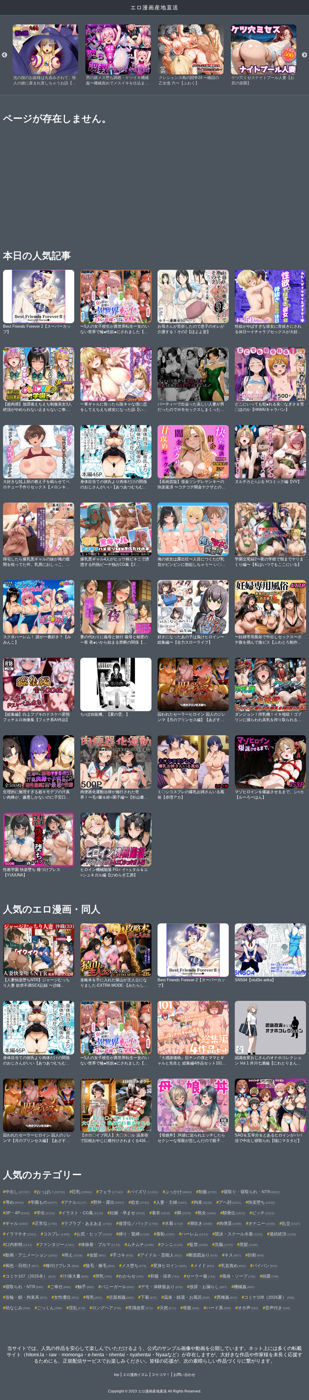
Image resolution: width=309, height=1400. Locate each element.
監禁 (199, 1244)
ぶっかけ (178, 1191)
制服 (208, 1191)
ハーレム (194, 1233)
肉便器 (230, 1223)
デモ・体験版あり (162, 1286)
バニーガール (117, 1286)
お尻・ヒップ (94, 1233)
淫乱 (77, 1307)
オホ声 (248, 1307)
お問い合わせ (184, 1375)
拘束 (203, 1202)
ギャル (16, 1223)
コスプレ (56, 1233)
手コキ (123, 1255)
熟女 (207, 1212)
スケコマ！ (161, 1375)
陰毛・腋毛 (100, 1265)
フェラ (111, 1191)
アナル (75, 1202)
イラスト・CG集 (82, 1212)
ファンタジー (56, 1244)
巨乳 (82, 1191)
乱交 (291, 1223)
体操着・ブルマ (100, 1244)
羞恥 (165, 1233)
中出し (17, 1191)
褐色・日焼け (22, 1265)
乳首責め (233, 1265)
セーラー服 (200, 1276)
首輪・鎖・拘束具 (26, 1297)
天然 (168, 1307)
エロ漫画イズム (135, 1375)
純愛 (270, 1276)
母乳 (94, 1297)
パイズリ (144, 1191)
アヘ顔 (230, 1202)
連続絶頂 (282, 1233)
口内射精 (18, 1244)
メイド (203, 1265)
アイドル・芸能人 (161, 1255)
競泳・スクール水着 (239, 1233)
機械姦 (244, 1286)
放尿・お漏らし (208, 1286)
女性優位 (66, 1297)
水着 (174, 1223)
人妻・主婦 (171, 1202)
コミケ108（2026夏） (269, 1297)
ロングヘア (106, 1307)
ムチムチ (140, 1244)
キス (233, 1255)
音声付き (277, 1307)
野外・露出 (108, 1202)
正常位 (46, 1223)
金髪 (97, 1255)
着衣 (161, 1212)
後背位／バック (138, 1223)
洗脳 (224, 1244)
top (116, 1375)
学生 (46, 1212)
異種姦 (227, 1297)
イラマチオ (20, 1233)
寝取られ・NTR (24, 1286)
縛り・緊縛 (134, 1233)
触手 (86, 1286)
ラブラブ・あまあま (88, 1223)
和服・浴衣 (164, 1276)
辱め (14, 1202)
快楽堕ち (261, 1202)
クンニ (172, 1244)
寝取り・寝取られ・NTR (252, 1191)
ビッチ (263, 1212)
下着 (149, 1297)
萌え (73, 1255)
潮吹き (201, 1223)
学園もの (43, 1202)
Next (304, 55)
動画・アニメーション (31, 1255)
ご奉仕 (60, 1286)
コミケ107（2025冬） (30, 1276)
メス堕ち (134, 1265)
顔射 (256, 1255)
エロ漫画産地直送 (154, 8)
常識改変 (140, 1307)
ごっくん (49, 1307)
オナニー (261, 1223)
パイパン (265, 1265)
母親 (191, 1307)
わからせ (131, 1276)
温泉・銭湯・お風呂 (187, 1297)
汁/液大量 (75, 1276)
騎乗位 (234, 1212)
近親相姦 (121, 1297)
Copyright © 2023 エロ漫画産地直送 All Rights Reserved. (154, 1391)
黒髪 (249, 1244)
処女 (140, 1202)
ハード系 (218, 1307)
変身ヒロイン (169, 1265)
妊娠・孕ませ (127, 1212)
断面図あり (203, 1255)
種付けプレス (62, 1265)
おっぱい (51, 1191)
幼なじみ (17, 1307)
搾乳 (103, 1276)
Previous (5, 55)
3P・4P (17, 1212)
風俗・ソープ (238, 1276)
